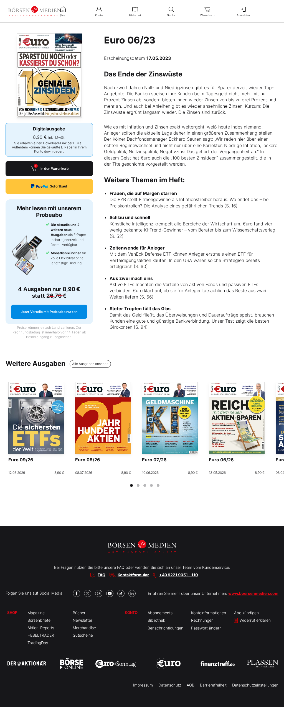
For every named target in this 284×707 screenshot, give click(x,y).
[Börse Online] (71, 663)
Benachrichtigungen (165, 628)
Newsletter (82, 620)
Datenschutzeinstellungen (255, 685)
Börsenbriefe (38, 620)
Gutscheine (83, 635)
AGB (190, 685)
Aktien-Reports (40, 627)
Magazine (36, 612)
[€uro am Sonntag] (115, 663)
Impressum (143, 685)
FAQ (101, 574)
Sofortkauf (58, 186)
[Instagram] (98, 593)
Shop (12, 613)
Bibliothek (156, 620)
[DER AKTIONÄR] (27, 663)
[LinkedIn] (132, 593)
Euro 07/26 (154, 459)
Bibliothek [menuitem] (135, 15)
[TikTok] (121, 593)
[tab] (131, 485)
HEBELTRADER (40, 635)
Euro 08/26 (87, 459)
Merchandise (84, 627)
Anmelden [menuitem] (243, 15)
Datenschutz (169, 685)
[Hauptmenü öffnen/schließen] (273, 11)
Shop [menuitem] (63, 15)
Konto (131, 613)
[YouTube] (109, 593)
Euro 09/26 (20, 459)
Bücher (79, 612)
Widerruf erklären (255, 620)
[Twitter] (87, 593)
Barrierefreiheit (213, 685)
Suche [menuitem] (171, 15)
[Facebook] (76, 593)
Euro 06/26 (221, 459)
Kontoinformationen (208, 612)
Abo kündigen (246, 612)
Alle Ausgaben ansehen (90, 364)
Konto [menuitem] (99, 15)
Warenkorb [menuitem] (207, 15)
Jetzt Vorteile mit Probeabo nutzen (49, 312)
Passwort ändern (206, 628)
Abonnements (160, 612)
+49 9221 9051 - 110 (178, 574)
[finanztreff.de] (218, 663)
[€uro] (168, 663)
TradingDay (37, 642)
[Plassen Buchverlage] (262, 663)
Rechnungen (202, 620)
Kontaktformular (133, 574)
